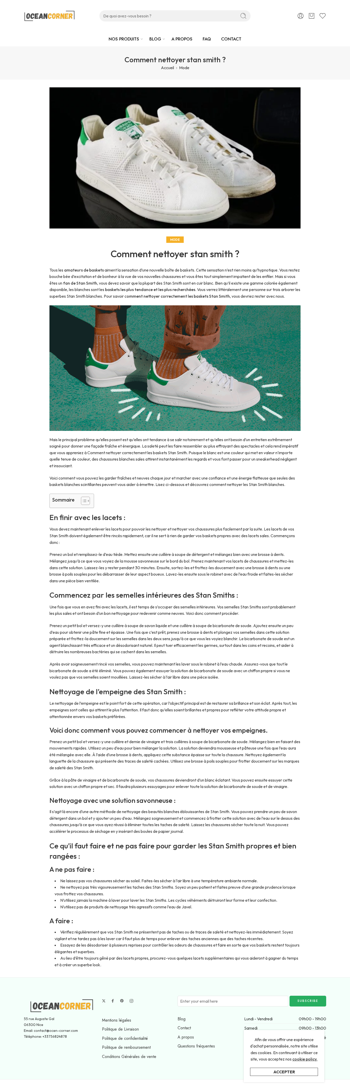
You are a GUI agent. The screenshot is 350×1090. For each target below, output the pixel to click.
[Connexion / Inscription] (300, 15)
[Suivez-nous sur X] (104, 1001)
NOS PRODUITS (124, 39)
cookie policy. (304, 1059)
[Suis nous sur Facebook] (113, 1001)
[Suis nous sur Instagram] (131, 1001)
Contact (184, 1028)
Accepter (284, 1071)
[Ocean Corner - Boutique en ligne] (49, 16)
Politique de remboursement (126, 1047)
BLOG (155, 39)
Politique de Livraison (120, 1029)
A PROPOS (181, 39)
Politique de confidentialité (125, 1038)
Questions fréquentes (196, 1046)
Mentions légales (116, 1020)
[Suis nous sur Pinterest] (122, 1001)
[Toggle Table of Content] (83, 500)
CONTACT (231, 39)
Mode (184, 67)
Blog (182, 1019)
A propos (186, 1037)
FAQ (207, 39)
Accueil (167, 67)
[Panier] (311, 15)
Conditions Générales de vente (129, 1057)
